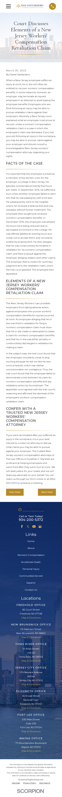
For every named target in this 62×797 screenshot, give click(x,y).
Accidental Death (31, 562)
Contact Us (31, 589)
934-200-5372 (31, 520)
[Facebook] (22, 526)
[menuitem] (16, 783)
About (31, 548)
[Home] (30, 6)
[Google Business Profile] (40, 526)
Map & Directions (31, 617)
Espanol (31, 582)
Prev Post (14, 492)
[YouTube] (34, 526)
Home (30, 541)
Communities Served (31, 576)
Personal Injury (31, 569)
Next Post (47, 492)
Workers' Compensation (30, 555)
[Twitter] (28, 526)
